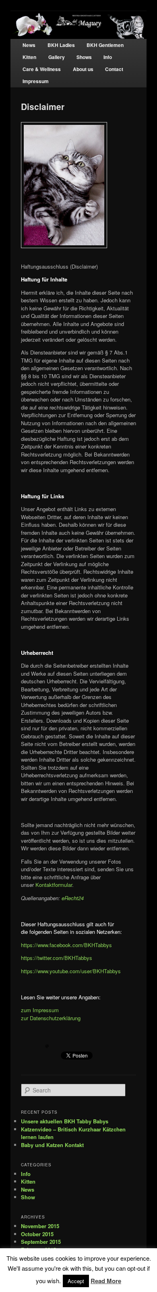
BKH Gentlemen (105, 45)
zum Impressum (40, 1010)
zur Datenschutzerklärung (51, 1018)
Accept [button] (76, 1281)
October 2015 (37, 1234)
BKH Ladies (61, 45)
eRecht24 (73, 898)
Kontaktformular (53, 885)
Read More (106, 1280)
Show (28, 1197)
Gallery (56, 57)
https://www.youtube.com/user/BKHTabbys (71, 971)
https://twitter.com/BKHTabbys (56, 958)
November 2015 (40, 1226)
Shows (84, 57)
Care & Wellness (42, 69)
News (29, 45)
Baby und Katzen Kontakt (52, 1145)
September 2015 (41, 1241)
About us (83, 69)
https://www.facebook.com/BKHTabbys (66, 945)
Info (107, 57)
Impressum (36, 81)
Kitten (29, 57)
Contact (114, 69)
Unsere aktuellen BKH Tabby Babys (64, 1121)
